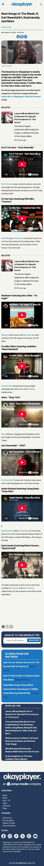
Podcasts (7, 806)
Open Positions (9, 826)
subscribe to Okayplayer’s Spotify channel (21, 96)
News (5, 795)
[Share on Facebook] (18, 36)
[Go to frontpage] (22, 4)
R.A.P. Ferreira (7, 184)
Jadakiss (31, 389)
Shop (5, 808)
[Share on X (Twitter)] (22, 36)
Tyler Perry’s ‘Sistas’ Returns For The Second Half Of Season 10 (21, 666)
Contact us (7, 818)
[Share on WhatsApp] (25, 36)
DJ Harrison (18, 238)
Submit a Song (9, 823)
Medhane (5, 335)
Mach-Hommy (28, 588)
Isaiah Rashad (7, 531)
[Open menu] (3, 4)
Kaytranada (13, 588)
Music (5, 798)
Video (5, 803)
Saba (3, 434)
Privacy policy (8, 820)
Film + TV (6, 800)
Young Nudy (24, 531)
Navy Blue (27, 335)
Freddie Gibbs (7, 386)
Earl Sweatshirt (7, 480)
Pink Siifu (5, 238)
